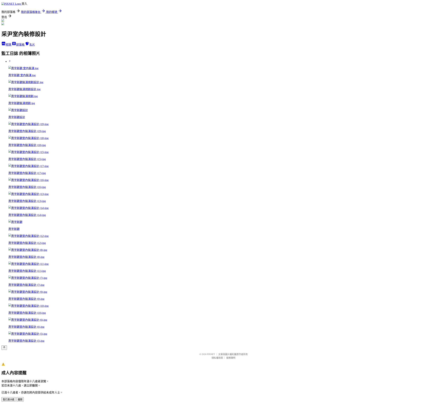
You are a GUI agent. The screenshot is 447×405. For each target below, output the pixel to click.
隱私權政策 (217, 357)
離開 (20, 399)
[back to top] (4, 347)
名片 (32, 44)
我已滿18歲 (8, 399)
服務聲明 (230, 357)
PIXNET (211, 354)
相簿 (9, 44)
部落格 (20, 44)
